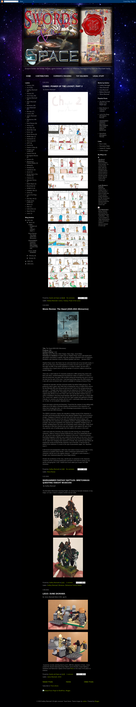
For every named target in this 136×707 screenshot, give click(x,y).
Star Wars (30, 127)
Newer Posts (48, 682)
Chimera (29, 178)
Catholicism (30, 170)
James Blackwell (52, 677)
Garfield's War (31, 190)
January (31, 258)
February (31, 255)
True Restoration (103, 209)
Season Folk (30, 153)
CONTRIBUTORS (42, 76)
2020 (28, 261)
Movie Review (51, 472)
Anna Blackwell (31, 107)
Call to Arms (30, 209)
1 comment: (69, 582)
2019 (28, 264)
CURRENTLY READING (62, 76)
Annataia (29, 167)
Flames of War (31, 147)
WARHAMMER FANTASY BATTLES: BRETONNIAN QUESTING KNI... (33, 244)
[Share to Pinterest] (86, 298)
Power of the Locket (74, 300)
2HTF (28, 143)
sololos (85, 701)
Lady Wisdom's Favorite (103, 186)
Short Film (30, 211)
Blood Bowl (30, 186)
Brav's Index (103, 144)
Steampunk (30, 138)
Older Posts (88, 682)
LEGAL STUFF (98, 76)
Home (68, 682)
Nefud (72, 668)
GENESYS (30, 188)
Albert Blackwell (31, 101)
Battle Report (30, 184)
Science (29, 159)
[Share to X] (83, 298)
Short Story (30, 96)
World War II (30, 130)
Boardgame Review (32, 155)
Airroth (29, 172)
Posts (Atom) (54, 686)
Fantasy (66, 300)
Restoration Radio (104, 146)
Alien (28, 206)
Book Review (30, 123)
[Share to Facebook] (85, 298)
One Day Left (30, 198)
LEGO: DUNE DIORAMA (54, 594)
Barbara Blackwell (52, 300)
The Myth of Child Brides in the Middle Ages (104, 103)
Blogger (97, 701)
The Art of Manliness (101, 160)
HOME (28, 76)
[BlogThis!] (81, 298)
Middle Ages (30, 136)
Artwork (29, 93)
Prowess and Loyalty (30, 150)
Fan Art (29, 145)
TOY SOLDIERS (82, 76)
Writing (29, 165)
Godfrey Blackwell (52, 585)
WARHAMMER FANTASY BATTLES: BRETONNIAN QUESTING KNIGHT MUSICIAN (66, 481)
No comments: (71, 298)
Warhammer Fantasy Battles (73, 585)
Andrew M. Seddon (104, 148)
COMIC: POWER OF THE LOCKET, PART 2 (62, 86)
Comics (60, 300)
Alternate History (31, 180)
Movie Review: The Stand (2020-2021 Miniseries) (66, 309)
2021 (28, 220)
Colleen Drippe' (103, 150)
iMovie (29, 204)
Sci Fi (28, 87)
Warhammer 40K (31, 119)
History (29, 125)
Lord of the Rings (32, 195)
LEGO (59, 677)
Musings (29, 111)
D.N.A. (29, 132)
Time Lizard (30, 141)
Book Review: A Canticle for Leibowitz (104, 109)
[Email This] (79, 298)
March (31, 222)
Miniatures (61, 585)
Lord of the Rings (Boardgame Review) (104, 116)
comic (28, 213)
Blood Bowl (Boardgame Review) (102, 135)
